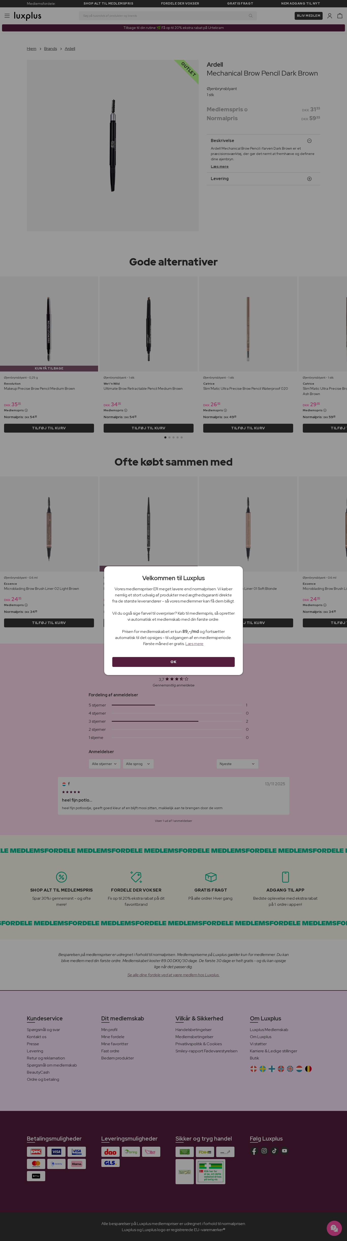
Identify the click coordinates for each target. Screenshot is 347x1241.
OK (173, 662)
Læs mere (194, 643)
